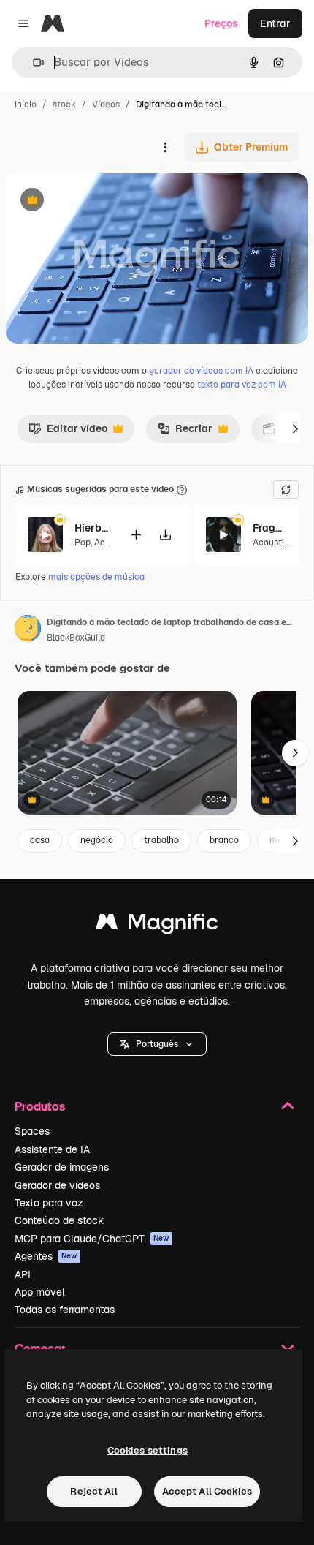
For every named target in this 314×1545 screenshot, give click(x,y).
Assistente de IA (52, 1149)
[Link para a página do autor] (28, 630)
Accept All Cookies (207, 1491)
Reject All (93, 1491)
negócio (96, 840)
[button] (157, 1044)
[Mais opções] (165, 147)
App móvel (40, 1292)
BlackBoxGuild (76, 637)
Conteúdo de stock (59, 1220)
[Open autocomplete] (32, 62)
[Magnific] (157, 925)
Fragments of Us (271, 527)
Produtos (40, 1106)
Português (157, 1044)
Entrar (275, 23)
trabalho (161, 840)
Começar (40, 1348)
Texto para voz (49, 1202)
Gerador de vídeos (57, 1185)
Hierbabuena (92, 527)
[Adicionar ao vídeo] (136, 535)
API (23, 1274)
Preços (221, 23)
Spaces (32, 1131)
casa (40, 840)
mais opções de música (96, 577)
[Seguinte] (295, 428)
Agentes (46, 1256)
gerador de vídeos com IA (201, 371)
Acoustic (271, 542)
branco (224, 840)
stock (64, 104)
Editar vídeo (67, 432)
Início (26, 104)
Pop (82, 542)
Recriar (184, 432)
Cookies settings (147, 1450)
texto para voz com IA (241, 384)
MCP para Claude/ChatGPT (92, 1238)
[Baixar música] (165, 535)
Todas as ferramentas (65, 1309)
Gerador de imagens (62, 1167)
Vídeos (106, 104)
